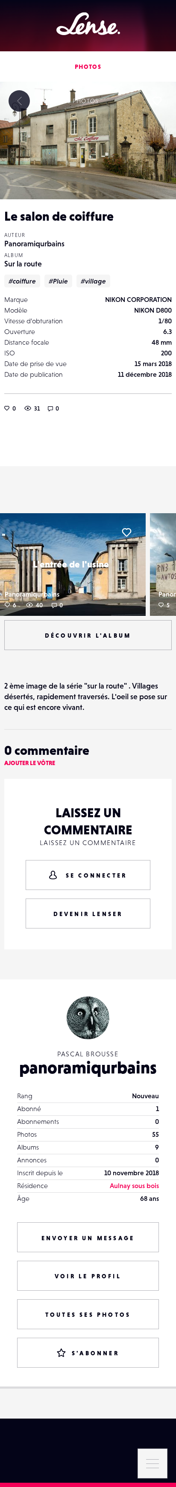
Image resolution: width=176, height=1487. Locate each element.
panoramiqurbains (88, 1067)
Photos (88, 66)
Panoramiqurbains (34, 243)
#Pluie (58, 281)
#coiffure (22, 281)
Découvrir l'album (88, 635)
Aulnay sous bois (134, 1185)
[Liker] (157, 101)
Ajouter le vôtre (29, 763)
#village (93, 281)
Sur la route (23, 263)
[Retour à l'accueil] (88, 23)
